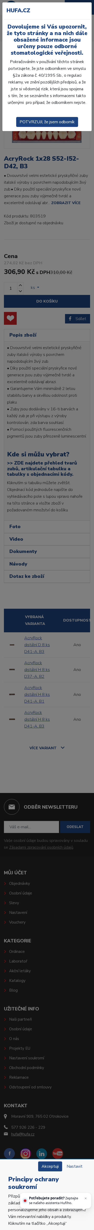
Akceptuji (50, 1166)
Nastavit (75, 1166)
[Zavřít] (85, 1198)
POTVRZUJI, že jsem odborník (47, 122)
